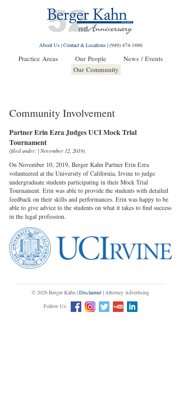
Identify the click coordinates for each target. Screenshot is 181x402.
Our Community (96, 69)
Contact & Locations (84, 44)
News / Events (143, 58)
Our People (90, 58)
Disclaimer (90, 292)
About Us (49, 44)
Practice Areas (38, 58)
